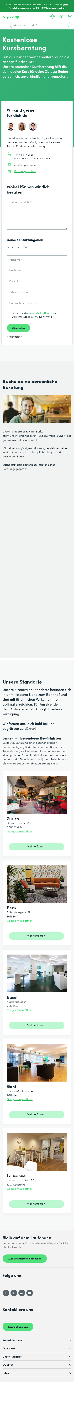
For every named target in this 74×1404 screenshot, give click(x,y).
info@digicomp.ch (25, 165)
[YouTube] (29, 1293)
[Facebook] (6, 1293)
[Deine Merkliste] (61, 16)
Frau (24, 246)
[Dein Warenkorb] (69, 16)
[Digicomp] (11, 17)
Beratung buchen (25, 171)
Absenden (18, 328)
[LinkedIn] (21, 1293)
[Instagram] (13, 1293)
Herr (12, 246)
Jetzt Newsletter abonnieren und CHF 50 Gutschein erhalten (38, 6)
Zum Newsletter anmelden (24, 1258)
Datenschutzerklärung (40, 312)
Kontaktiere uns (18, 1326)
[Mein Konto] (52, 16)
